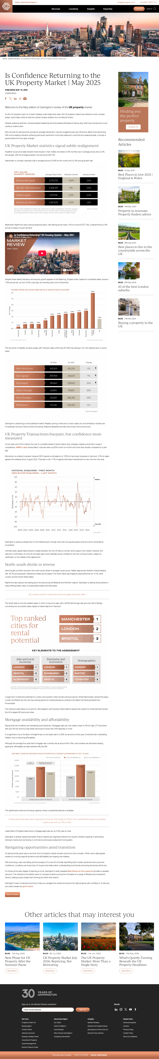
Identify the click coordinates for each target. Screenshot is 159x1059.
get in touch (28, 886)
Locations (73, 9)
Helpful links (128, 1019)
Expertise (107, 9)
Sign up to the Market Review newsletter (39, 1004)
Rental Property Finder (30, 1047)
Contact (139, 9)
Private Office (27, 1029)
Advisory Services (28, 1033)
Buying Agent (27, 1026)
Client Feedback (60, 1026)
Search (149, 9)
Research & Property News (97, 1026)
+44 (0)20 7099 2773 (148, 2)
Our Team (57, 1022)
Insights (91, 9)
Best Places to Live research (80, 871)
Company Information (62, 1036)
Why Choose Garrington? (63, 1033)
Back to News (12, 894)
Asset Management (29, 1044)
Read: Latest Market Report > (26, 2)
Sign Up (82, 1010)
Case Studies (59, 1029)
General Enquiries (129, 1022)
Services (56, 9)
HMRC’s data (21, 447)
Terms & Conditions (130, 1036)
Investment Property (29, 1040)
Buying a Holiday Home (30, 1036)
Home (5, 59)
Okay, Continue (99, 1055)
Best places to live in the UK (98, 1029)
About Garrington (61, 1019)
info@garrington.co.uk (126, 2)
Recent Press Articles (95, 1033)
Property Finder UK (29, 1022)
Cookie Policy (128, 1033)
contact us (133, 127)
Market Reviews (14, 59)
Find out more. (81, 1055)
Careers (126, 1026)
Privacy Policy (128, 1029)
